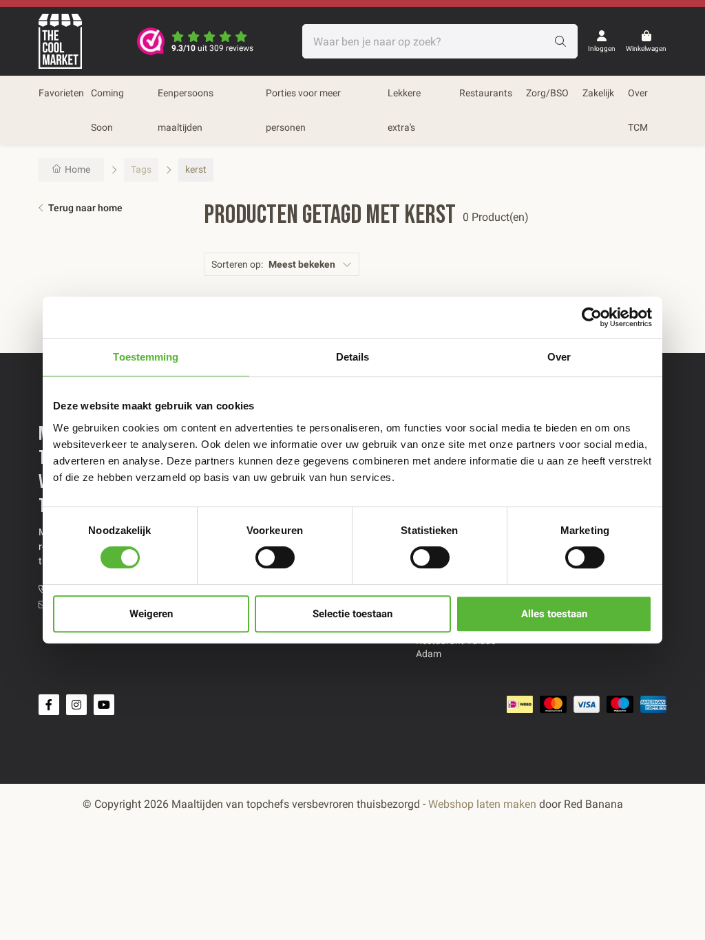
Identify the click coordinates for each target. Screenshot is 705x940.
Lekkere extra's (404, 110)
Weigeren (151, 614)
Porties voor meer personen (303, 110)
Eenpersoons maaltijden (185, 110)
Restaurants (485, 92)
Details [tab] (353, 357)
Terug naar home (85, 207)
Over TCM (638, 110)
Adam (428, 653)
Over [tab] (559, 357)
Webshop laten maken (482, 804)
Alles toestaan (554, 614)
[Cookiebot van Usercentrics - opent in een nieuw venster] (592, 317)
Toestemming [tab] (145, 357)
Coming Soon (107, 110)
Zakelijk (598, 92)
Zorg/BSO (547, 92)
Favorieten (61, 92)
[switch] (275, 557)
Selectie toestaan (352, 614)
